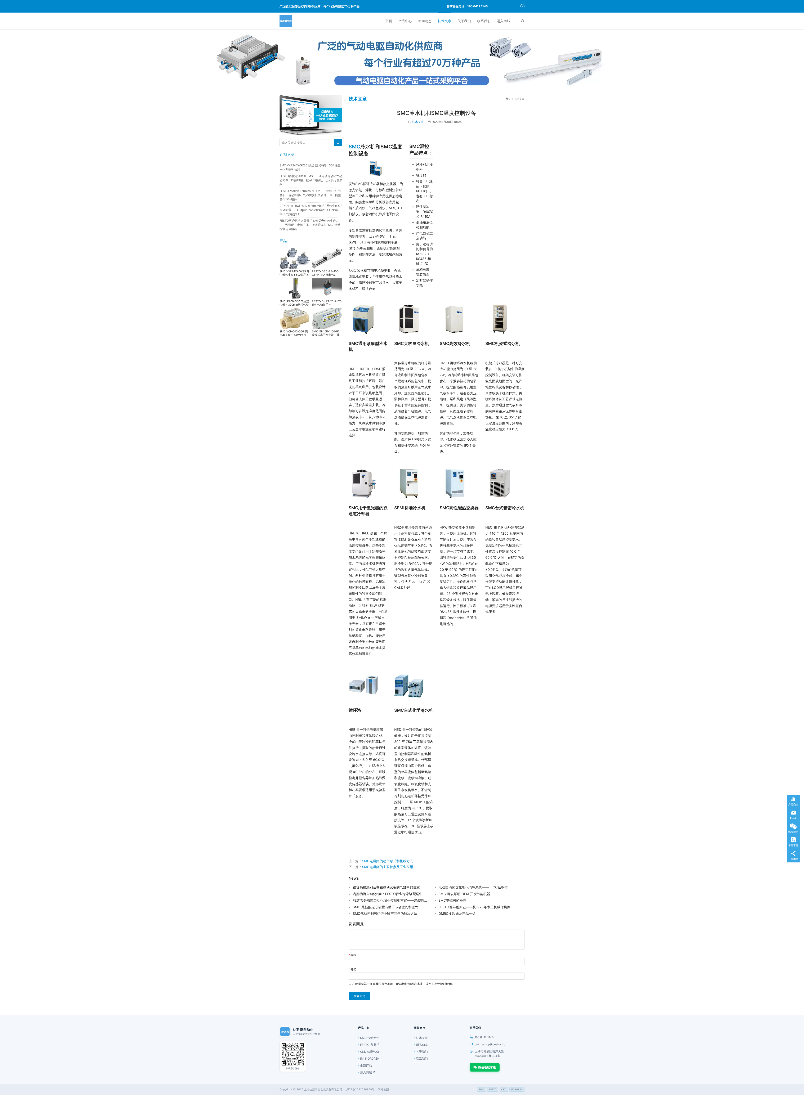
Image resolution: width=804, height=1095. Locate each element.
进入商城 (503, 21)
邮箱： (354, 969)
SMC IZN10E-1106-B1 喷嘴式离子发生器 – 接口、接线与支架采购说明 (327, 333)
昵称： (354, 955)
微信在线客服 (487, 1067)
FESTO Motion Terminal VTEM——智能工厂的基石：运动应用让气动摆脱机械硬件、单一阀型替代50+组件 (310, 195)
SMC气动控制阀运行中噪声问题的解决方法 (385, 913)
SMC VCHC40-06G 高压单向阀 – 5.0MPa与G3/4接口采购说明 (294, 333)
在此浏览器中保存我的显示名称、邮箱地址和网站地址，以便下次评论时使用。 (403, 984)
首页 (388, 21)
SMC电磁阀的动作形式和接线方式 (387, 861)
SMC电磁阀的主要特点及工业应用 (387, 867)
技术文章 (444, 21)
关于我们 (464, 21)
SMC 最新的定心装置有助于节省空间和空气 (385, 907)
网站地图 (383, 1089)
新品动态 (422, 1044)
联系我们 (484, 21)
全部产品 (366, 1065)
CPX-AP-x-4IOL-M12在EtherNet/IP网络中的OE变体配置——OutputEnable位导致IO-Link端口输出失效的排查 (311, 210)
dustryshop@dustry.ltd (490, 1044)
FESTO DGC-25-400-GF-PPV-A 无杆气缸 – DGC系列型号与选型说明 (327, 273)
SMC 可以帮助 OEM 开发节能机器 (464, 894)
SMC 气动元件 (369, 1038)
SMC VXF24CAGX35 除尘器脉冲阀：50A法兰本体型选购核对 (294, 273)
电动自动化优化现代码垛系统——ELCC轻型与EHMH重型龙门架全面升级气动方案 (476, 887)
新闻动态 (425, 21)
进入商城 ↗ (367, 1072)
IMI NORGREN (370, 1058)
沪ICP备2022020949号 (360, 1089)
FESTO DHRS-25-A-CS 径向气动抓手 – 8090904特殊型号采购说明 (326, 303)
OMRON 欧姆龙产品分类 (456, 913)
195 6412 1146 (484, 1037)
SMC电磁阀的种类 (452, 900)
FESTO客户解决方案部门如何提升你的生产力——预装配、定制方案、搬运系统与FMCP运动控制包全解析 (310, 225)
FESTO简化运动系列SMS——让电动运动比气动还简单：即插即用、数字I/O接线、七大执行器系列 (311, 180)
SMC (354, 147)
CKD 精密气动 (369, 1051)
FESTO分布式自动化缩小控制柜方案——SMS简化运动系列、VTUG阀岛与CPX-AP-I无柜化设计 (390, 900)
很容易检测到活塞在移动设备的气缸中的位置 (386, 887)
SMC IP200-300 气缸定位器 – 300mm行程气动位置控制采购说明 (294, 303)
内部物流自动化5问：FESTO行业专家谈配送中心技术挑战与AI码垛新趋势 (390, 894)
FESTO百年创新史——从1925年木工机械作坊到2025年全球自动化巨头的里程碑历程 (476, 907)
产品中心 (405, 21)
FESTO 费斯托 (369, 1044)
